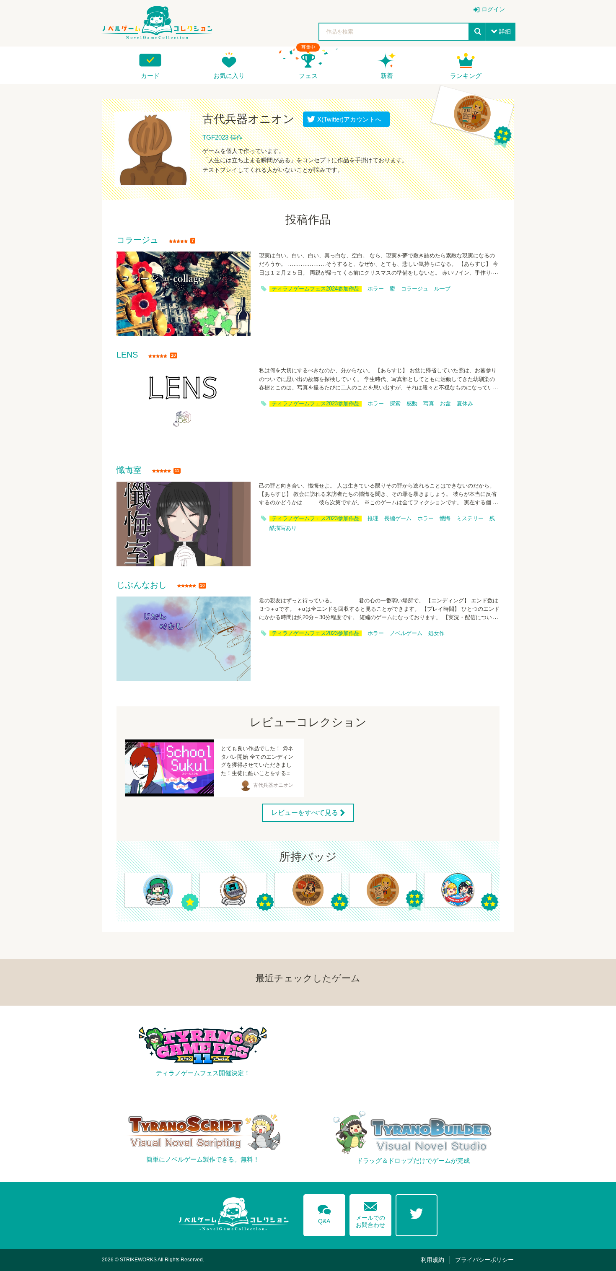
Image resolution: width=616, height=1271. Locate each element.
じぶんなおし (141, 585)
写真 (428, 404)
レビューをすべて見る (304, 812)
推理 (373, 518)
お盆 (445, 404)
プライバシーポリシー (484, 1259)
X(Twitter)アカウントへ (347, 119)
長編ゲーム (398, 518)
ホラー (376, 289)
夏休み (465, 404)
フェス (308, 75)
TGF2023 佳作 (222, 137)
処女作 (436, 633)
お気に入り (229, 75)
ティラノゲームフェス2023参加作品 (316, 404)
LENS (127, 355)
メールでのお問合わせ (370, 1213)
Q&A (324, 1212)
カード (150, 75)
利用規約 (432, 1259)
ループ (442, 289)
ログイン (493, 9)
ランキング (465, 75)
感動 (411, 404)
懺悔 (445, 518)
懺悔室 (129, 470)
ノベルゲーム (406, 633)
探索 (395, 404)
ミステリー (470, 518)
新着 (386, 75)
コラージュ (137, 240)
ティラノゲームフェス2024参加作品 (316, 289)
